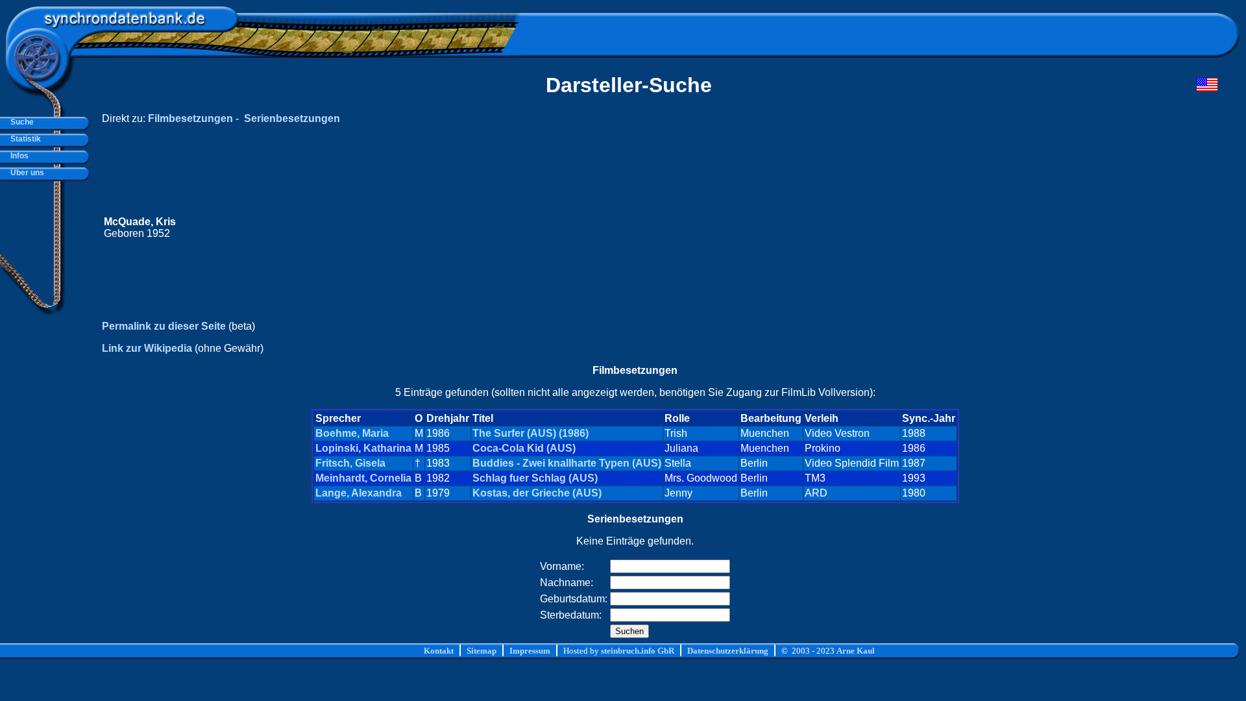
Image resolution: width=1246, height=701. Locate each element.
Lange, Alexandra (358, 492)
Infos (17, 155)
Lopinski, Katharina (363, 448)
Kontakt (439, 651)
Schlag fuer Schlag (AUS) (535, 478)
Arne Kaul (856, 651)
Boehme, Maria (352, 433)
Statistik (23, 138)
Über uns (25, 172)
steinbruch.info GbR (637, 651)
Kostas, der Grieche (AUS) (537, 492)
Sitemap (481, 651)
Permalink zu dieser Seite (164, 326)
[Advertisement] (971, 228)
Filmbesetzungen (190, 118)
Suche (20, 122)
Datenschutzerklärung (727, 651)
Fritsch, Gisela (350, 463)
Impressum (529, 651)
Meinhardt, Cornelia (363, 478)
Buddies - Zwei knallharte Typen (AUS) (566, 463)
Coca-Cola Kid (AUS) (524, 448)
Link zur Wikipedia (147, 348)
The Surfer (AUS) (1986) (530, 433)
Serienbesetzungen (292, 118)
